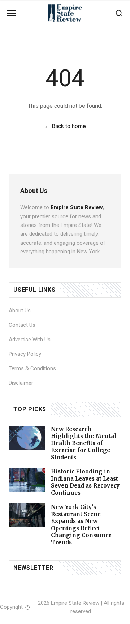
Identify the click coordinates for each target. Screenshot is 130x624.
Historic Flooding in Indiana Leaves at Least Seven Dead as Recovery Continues (85, 482)
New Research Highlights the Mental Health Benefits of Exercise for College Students (83, 443)
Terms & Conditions (32, 368)
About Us (20, 310)
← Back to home (65, 126)
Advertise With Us (30, 339)
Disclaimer (21, 383)
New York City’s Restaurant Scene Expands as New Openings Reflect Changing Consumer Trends (81, 524)
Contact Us (22, 325)
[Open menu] (11, 13)
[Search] (119, 13)
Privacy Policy (25, 354)
